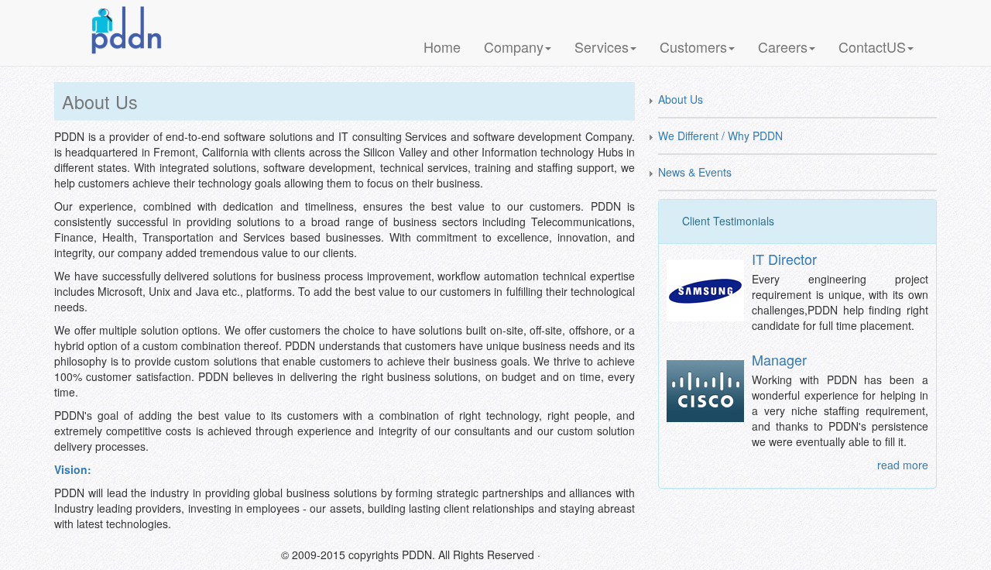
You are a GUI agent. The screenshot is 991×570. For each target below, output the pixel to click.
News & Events (695, 172)
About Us (680, 99)
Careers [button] (783, 46)
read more (902, 464)
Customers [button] (693, 46)
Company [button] (514, 46)
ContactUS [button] (872, 46)
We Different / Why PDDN (720, 135)
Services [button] (601, 46)
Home (442, 46)
